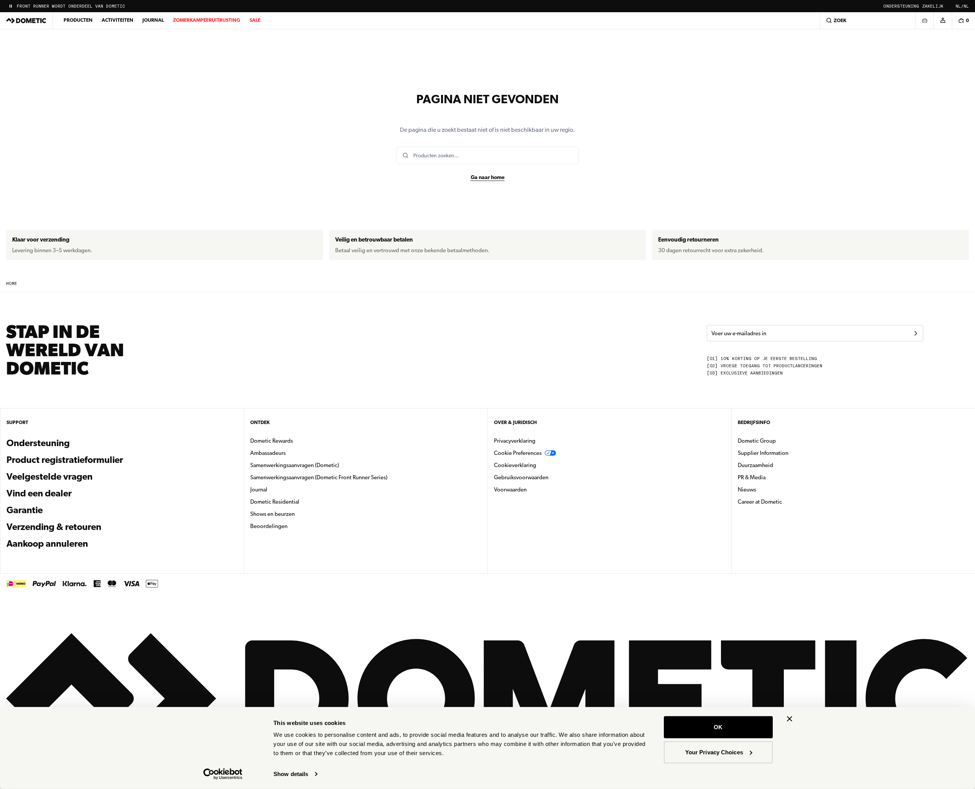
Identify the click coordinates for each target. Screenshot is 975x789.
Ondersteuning (901, 6)
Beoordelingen (269, 526)
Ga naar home (488, 177)
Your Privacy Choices (714, 752)
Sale (255, 20)
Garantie (24, 510)
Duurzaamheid (755, 465)
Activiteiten (117, 20)
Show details (290, 774)
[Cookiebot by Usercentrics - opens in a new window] (223, 774)
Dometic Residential (298, 501)
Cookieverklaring (515, 465)
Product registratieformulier (64, 460)
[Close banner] (789, 719)
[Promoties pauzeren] (10, 6)
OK (718, 727)
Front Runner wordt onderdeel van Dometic (71, 6)
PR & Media (776, 477)
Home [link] (11, 284)
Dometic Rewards (271, 440)
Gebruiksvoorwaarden (521, 477)
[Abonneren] (915, 333)
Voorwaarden (510, 489)
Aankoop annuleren (47, 543)
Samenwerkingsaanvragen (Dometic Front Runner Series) (318, 477)
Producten (78, 20)
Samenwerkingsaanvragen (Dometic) (294, 465)
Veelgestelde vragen (49, 476)
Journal (153, 20)
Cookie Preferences (518, 453)
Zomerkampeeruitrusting (206, 20)
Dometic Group (781, 440)
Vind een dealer (39, 493)
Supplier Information (763, 453)
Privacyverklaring (514, 440)
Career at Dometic (784, 501)
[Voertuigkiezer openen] (924, 20)
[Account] (942, 20)
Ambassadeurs (268, 453)
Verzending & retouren (53, 527)
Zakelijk (932, 6)
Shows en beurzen (272, 514)
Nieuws (771, 489)
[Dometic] (26, 20)
